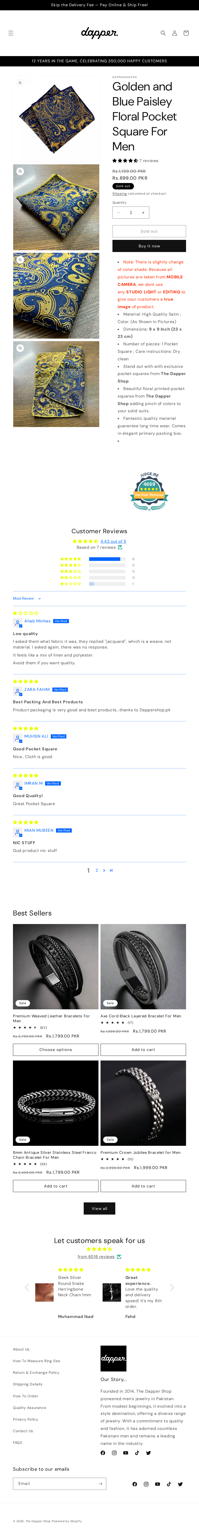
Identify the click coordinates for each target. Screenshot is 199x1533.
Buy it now (149, 246)
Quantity (119, 202)
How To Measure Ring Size (36, 1361)
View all (99, 1208)
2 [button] (97, 870)
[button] (11, 33)
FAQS (17, 1442)
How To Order (25, 1396)
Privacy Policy (25, 1419)
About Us (21, 1349)
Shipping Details (27, 1384)
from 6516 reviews (96, 1256)
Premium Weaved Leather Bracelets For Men (51, 1019)
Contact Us (23, 1431)
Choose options (55, 1049)
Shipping (119, 194)
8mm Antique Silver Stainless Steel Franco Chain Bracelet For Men (54, 1155)
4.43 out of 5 (113, 541)
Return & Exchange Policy (36, 1372)
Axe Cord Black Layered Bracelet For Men (141, 1016)
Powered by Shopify (67, 1521)
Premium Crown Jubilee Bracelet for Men (141, 1152)
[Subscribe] (100, 1484)
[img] (26, 613)
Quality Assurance (29, 1407)
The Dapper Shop (38, 1521)
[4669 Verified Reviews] (149, 511)
